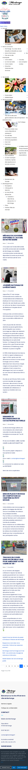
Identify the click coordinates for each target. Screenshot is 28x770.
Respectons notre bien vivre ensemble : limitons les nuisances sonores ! (12, 645)
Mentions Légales (6, 704)
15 (24, 666)
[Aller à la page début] (2, 665)
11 (12, 666)
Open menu (3, 26)
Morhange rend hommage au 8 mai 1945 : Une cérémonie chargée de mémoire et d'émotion (13, 653)
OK (14, 767)
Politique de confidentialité (9, 708)
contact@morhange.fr (18, 458)
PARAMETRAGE (6, 767)
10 (9, 666)
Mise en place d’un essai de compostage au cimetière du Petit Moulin (14, 497)
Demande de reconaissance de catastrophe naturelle (14, 418)
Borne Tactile (5, 23)
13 (18, 666)
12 (15, 666)
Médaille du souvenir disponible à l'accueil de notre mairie (13, 237)
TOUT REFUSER (22, 767)
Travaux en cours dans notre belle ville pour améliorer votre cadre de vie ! (13, 560)
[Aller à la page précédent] (4, 665)
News (4, 243)
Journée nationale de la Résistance (13, 286)
